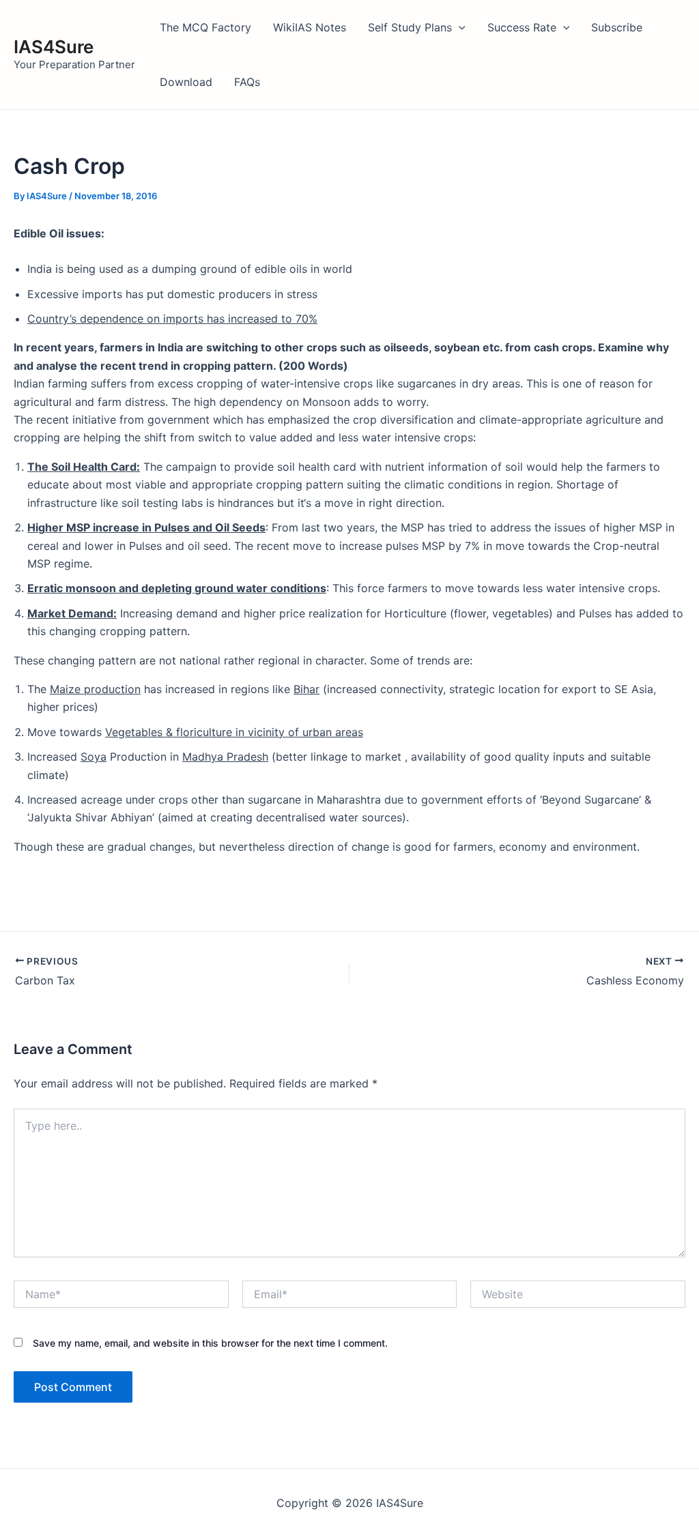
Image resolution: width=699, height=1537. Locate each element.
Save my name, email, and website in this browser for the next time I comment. (210, 1343)
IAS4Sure (54, 46)
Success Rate (521, 27)
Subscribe (616, 27)
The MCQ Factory (205, 27)
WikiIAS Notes (309, 27)
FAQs (247, 82)
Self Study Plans (410, 27)
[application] (459, 27)
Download (186, 82)
